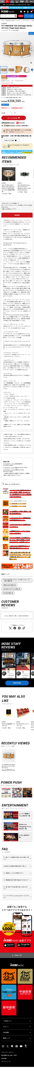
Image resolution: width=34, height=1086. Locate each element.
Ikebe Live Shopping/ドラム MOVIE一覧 (25, 826)
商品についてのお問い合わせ (12, 484)
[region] (17, 760)
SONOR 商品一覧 (8, 593)
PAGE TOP (18, 955)
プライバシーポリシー (7, 1052)
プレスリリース (5, 1061)
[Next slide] (32, 70)
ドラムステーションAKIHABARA (12, 463)
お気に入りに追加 (9, 140)
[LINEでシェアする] (19, 628)
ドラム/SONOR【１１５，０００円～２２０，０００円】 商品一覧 (17, 580)
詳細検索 (21, 16)
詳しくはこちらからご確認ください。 (16, 883)
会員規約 (4, 1058)
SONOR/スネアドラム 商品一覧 (12, 589)
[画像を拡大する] (31, 63)
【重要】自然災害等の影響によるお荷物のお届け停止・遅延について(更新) (17, 4)
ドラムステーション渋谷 (10, 467)
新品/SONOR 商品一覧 (10, 585)
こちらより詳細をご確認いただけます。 (16, 900)
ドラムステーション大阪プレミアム (13, 469)
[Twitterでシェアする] (10, 628)
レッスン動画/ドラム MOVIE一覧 (24, 814)
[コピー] (23, 628)
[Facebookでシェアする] (14, 628)
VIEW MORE (17, 683)
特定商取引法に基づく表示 (9, 1055)
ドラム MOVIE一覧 (24, 836)
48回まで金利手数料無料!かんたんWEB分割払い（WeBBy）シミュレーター (18, 131)
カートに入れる (12, 118)
